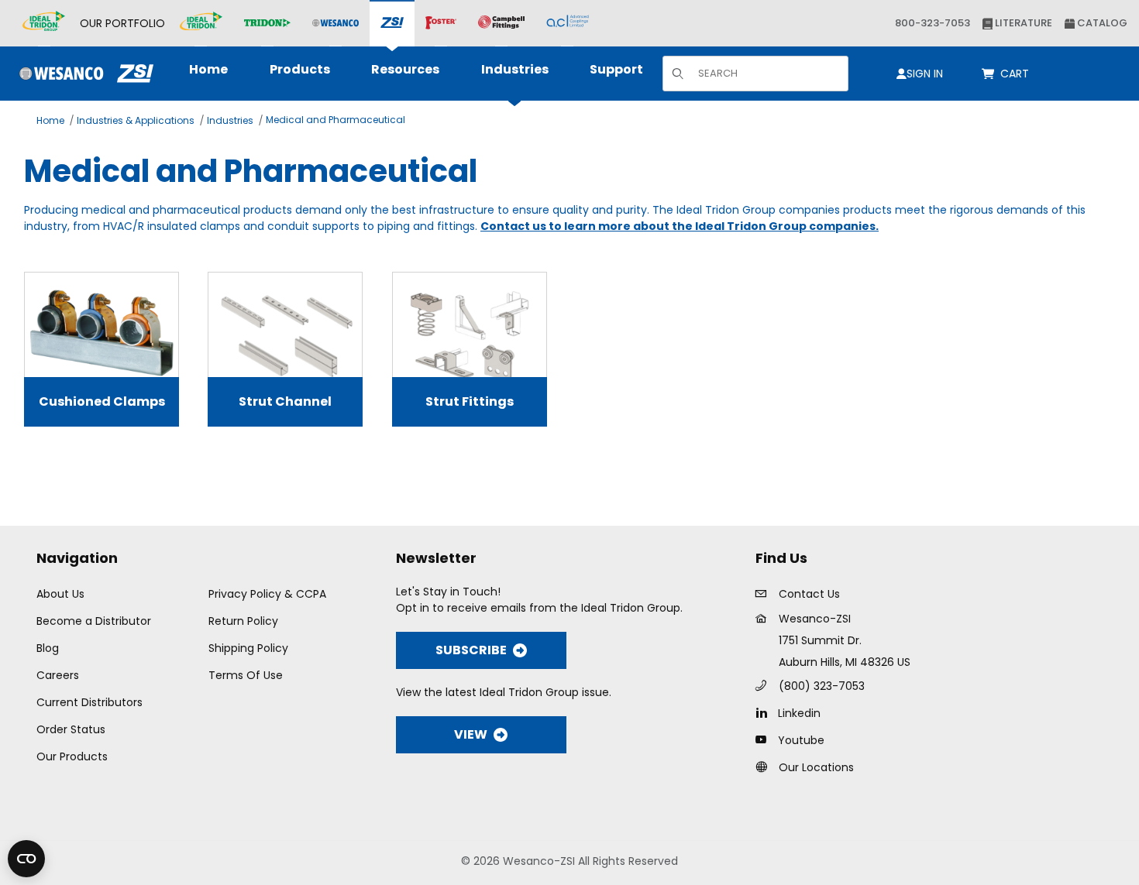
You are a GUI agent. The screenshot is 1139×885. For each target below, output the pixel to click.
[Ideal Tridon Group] (43, 23)
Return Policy (243, 621)
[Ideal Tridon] (201, 23)
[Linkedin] (765, 712)
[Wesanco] (335, 23)
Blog (47, 648)
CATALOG (1101, 22)
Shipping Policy (248, 648)
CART (1017, 73)
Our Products (72, 756)
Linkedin (799, 713)
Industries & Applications (135, 120)
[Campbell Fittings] (501, 23)
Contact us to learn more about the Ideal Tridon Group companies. (679, 226)
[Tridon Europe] (267, 23)
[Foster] (440, 23)
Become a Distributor (93, 621)
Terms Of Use (245, 675)
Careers (57, 675)
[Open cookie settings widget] (26, 858)
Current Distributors (89, 702)
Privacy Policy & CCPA (267, 594)
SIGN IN (925, 73)
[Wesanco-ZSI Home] (82, 73)
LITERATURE (1022, 22)
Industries (230, 120)
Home (50, 120)
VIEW (470, 734)
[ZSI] (392, 23)
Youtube (801, 740)
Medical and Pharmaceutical (335, 119)
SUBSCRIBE (471, 650)
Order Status (70, 729)
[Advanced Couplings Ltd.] (567, 23)
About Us (60, 594)
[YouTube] (765, 739)
